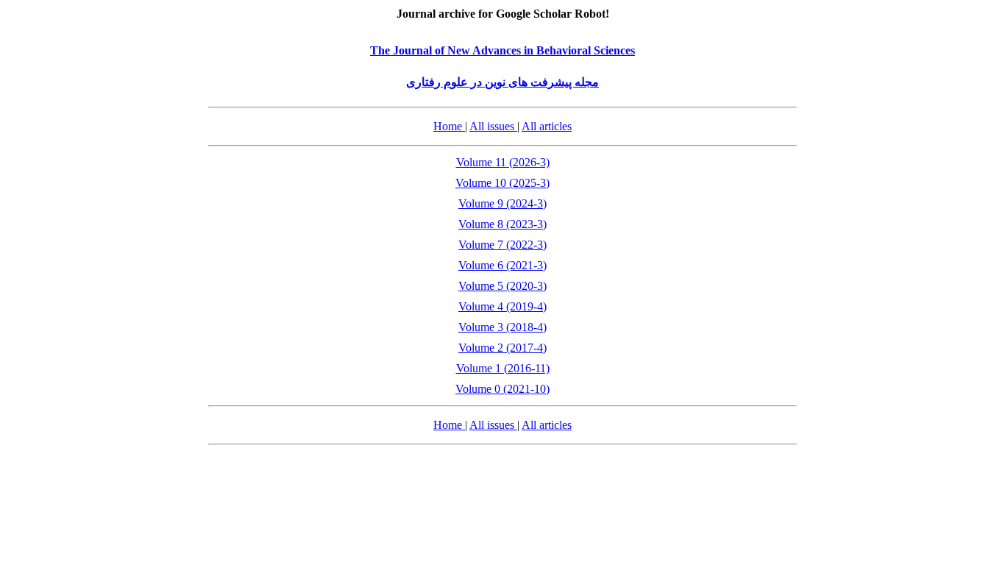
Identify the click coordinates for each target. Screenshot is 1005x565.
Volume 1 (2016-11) (503, 368)
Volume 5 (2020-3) (502, 286)
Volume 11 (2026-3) (503, 162)
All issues (493, 126)
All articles (547, 126)
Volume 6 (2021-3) (502, 265)
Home (449, 126)
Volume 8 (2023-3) (502, 224)
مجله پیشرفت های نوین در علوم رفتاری (502, 82)
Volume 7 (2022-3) (502, 244)
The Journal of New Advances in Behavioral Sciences (502, 50)
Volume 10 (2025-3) (502, 183)
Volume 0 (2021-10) (502, 389)
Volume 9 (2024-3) (502, 203)
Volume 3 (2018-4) (502, 327)
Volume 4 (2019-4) (502, 306)
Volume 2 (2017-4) (502, 347)
